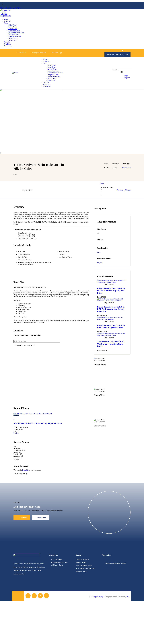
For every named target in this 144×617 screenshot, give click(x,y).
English (99, 262)
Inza (127, 597)
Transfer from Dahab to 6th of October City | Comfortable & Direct (110, 343)
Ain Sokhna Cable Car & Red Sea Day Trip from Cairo (37, 423)
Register (4, 14)
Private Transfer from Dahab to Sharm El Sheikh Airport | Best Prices (111, 290)
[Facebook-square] (28, 595)
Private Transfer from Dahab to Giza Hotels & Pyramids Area (111, 326)
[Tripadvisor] (127, 50)
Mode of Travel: (20, 345)
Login (3, 12)
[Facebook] (113, 50)
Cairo (99, 252)
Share (102, 184)
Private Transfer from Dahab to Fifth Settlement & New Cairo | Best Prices (111, 309)
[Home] (15, 73)
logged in (25, 470)
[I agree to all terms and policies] (103, 563)
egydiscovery (98, 597)
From (15, 429)
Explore (16, 433)
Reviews (119, 190)
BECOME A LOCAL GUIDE (10, 8)
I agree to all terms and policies (115, 563)
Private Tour (126, 168)
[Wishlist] (13, 417)
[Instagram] (118, 50)
